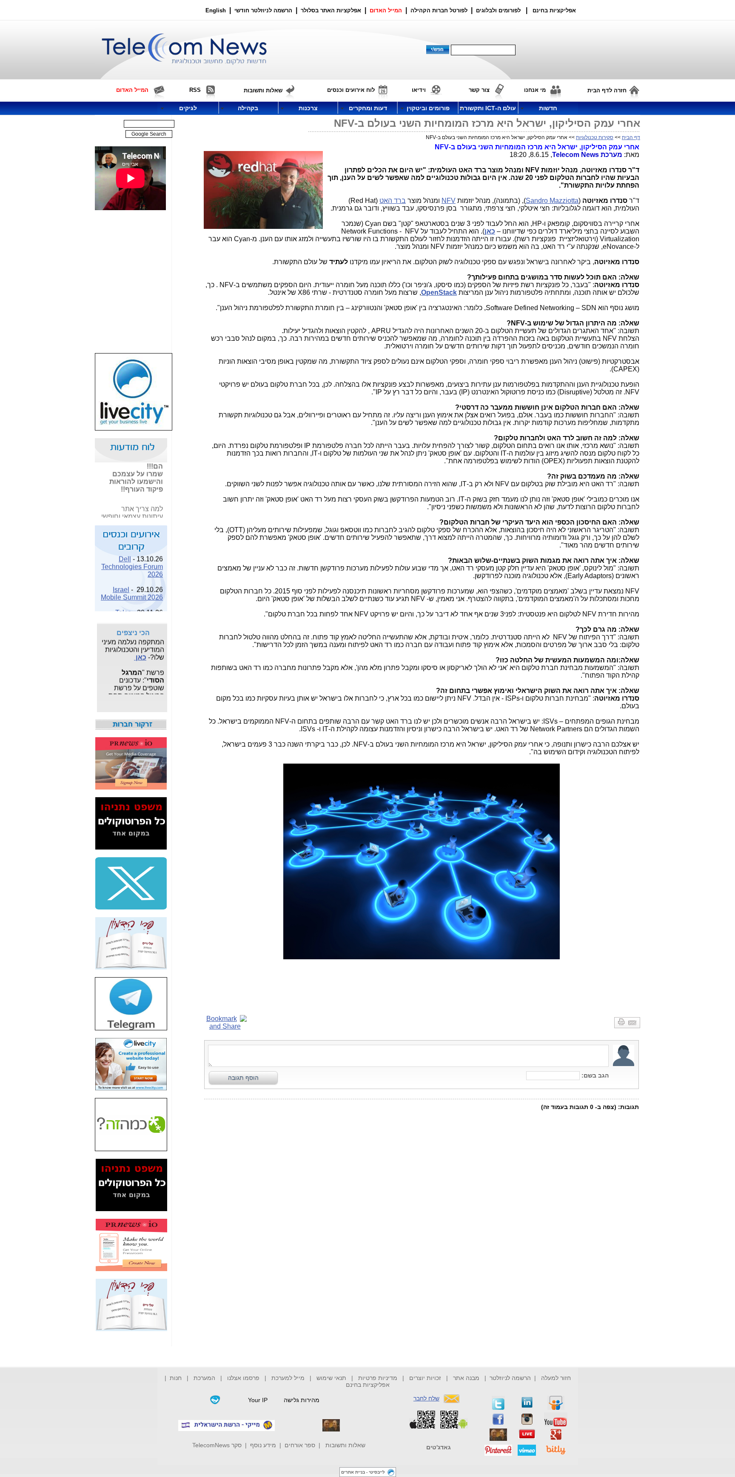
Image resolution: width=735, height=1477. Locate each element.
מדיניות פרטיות (377, 1377)
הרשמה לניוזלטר (510, 1377)
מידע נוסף (263, 1445)
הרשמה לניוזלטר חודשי (264, 10)
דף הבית (631, 137)
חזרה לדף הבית (607, 90)
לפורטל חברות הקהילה (438, 10)
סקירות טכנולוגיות (594, 137)
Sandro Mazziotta (552, 200)
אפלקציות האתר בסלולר (331, 10)
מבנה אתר (466, 1377)
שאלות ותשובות (345, 1445)
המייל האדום (386, 10)
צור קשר (479, 90)
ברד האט (392, 200)
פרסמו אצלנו (244, 1377)
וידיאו (419, 90)
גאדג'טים (438, 1447)
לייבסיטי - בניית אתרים (363, 1472)
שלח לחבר (426, 1398)
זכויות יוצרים (425, 1377)
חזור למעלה (556, 1377)
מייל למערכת (288, 1377)
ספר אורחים (300, 1445)
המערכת (204, 1377)
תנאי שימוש (331, 1377)
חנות (176, 1377)
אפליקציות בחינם (368, 1384)
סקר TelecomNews (217, 1445)
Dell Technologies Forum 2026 (132, 560)
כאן (140, 651)
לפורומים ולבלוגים (498, 10)
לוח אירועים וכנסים (351, 90)
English (215, 10)
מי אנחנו (535, 90)
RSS (195, 90)
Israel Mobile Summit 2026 (132, 587)
